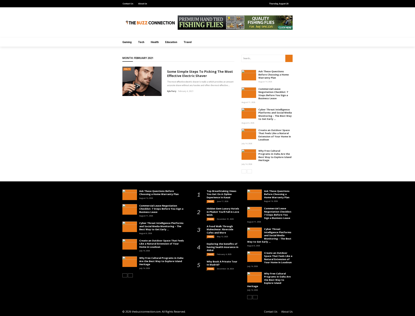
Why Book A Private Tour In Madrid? (222, 263)
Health (155, 42)
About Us (142, 3)
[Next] (249, 171)
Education (171, 42)
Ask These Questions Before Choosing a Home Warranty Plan (273, 74)
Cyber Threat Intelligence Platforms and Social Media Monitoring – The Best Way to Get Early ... (275, 114)
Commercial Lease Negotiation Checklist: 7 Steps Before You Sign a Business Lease (273, 93)
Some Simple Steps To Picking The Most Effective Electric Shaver (200, 73)
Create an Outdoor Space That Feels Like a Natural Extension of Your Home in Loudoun (274, 134)
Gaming (127, 42)
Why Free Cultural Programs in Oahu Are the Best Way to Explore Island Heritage (274, 155)
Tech (141, 42)
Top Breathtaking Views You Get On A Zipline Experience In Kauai (221, 194)
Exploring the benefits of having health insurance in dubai (222, 247)
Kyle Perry (171, 91)
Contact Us (128, 3)
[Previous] (244, 171)
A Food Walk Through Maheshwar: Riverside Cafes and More (220, 229)
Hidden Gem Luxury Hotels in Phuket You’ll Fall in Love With (223, 211)
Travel (188, 42)
